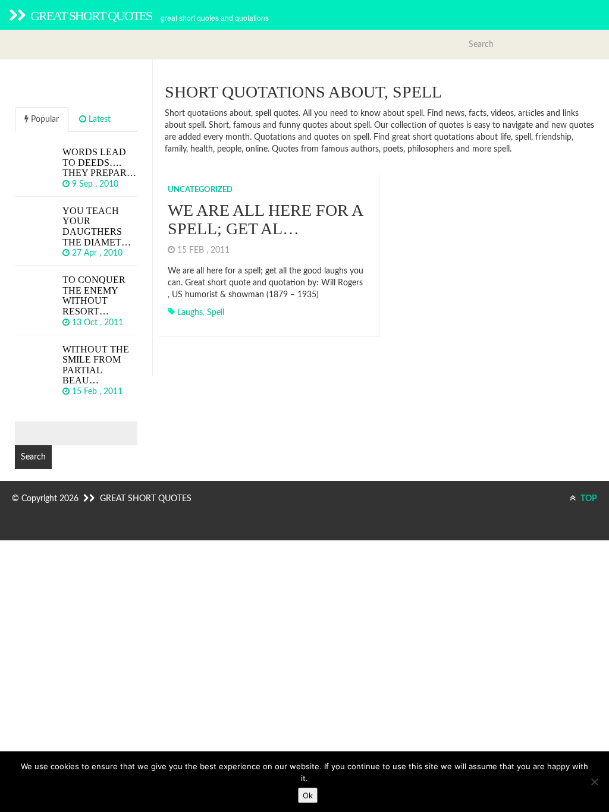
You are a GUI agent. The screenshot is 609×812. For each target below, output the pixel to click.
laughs (190, 313)
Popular (44, 119)
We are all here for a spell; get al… (265, 219)
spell (215, 313)
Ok (308, 795)
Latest (98, 119)
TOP (588, 499)
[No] (594, 782)
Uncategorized (200, 190)
